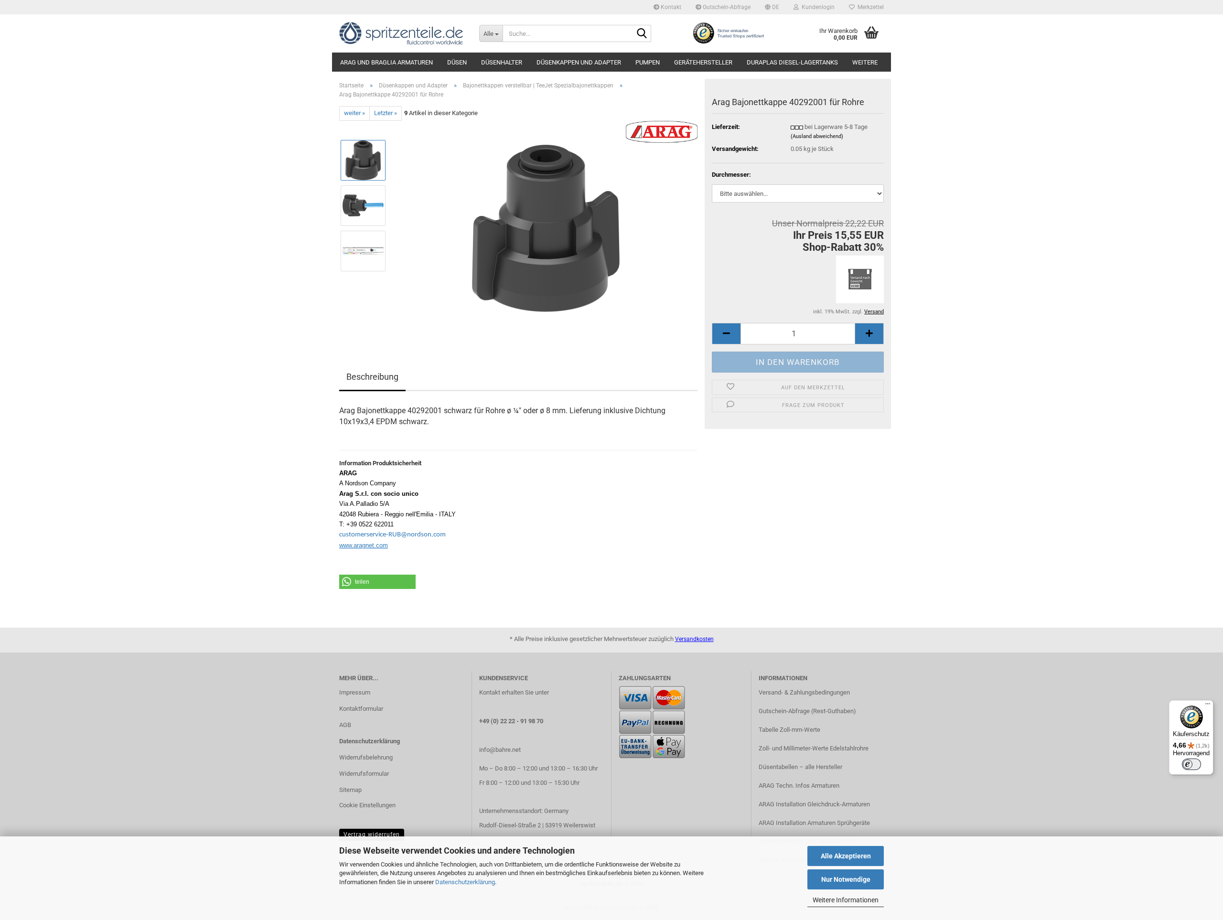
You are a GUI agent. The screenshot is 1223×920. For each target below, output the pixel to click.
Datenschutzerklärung (465, 882)
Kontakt (670, 7)
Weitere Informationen (846, 900)
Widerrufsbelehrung (366, 757)
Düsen (457, 62)
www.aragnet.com (363, 545)
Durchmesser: (731, 174)
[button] (772, 7)
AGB (345, 724)
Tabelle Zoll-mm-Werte (789, 729)
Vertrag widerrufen (371, 834)
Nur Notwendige (845, 879)
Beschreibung (372, 377)
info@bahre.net (500, 749)
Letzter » (385, 113)
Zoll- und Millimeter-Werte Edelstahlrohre (814, 748)
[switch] (1191, 764)
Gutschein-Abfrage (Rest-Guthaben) (807, 711)
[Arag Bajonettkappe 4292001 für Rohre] (546, 227)
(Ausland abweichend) (817, 136)
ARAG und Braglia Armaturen (386, 62)
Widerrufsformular (364, 773)
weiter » (354, 113)
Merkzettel (869, 7)
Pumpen (647, 62)
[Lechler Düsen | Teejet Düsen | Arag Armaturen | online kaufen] (402, 33)
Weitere (865, 62)
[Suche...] (642, 34)
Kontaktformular (361, 708)
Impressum (354, 692)
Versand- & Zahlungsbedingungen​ (804, 692)
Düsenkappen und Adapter (578, 62)
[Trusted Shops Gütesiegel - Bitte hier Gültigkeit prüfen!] (728, 32)
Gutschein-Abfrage (726, 7)
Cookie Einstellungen (367, 805)
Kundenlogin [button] (817, 7)
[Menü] (1207, 706)
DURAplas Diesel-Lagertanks (792, 62)
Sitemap (350, 789)
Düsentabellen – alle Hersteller (800, 766)
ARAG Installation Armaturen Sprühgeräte (814, 822)
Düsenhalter (501, 62)
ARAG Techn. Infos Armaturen (799, 785)
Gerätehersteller (703, 62)
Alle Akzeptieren (846, 856)
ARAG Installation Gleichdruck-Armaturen (814, 804)
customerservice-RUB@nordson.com (392, 534)
